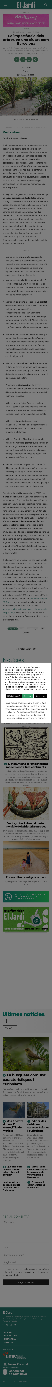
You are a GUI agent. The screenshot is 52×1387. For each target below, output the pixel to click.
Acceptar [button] (27, 696)
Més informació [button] (13, 696)
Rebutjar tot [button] (41, 696)
